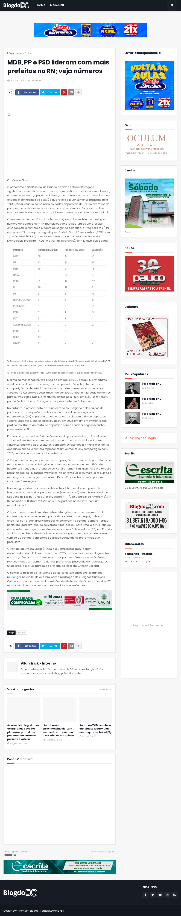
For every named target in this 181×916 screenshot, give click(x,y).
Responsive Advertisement (149, 625)
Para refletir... (151, 384)
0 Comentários (33, 80)
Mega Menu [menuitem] (58, 5)
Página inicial (14, 53)
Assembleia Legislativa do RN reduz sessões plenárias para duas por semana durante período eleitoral (23, 732)
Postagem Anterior (16, 851)
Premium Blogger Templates (36, 910)
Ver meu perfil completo (139, 561)
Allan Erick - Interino (38, 663)
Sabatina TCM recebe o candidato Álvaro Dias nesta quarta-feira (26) (95, 729)
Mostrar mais (104, 689)
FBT (62, 910)
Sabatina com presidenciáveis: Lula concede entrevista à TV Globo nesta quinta (58, 730)
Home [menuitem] (41, 5)
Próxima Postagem (103, 851)
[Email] (71, 92)
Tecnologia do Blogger (142, 438)
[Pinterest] (64, 92)
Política (29, 53)
